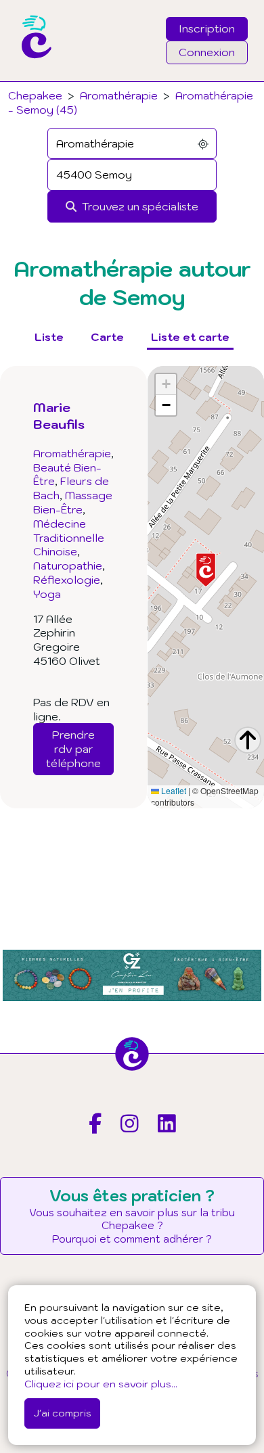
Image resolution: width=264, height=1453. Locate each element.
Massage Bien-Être (72, 502)
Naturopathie (67, 565)
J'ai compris (62, 1412)
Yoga (47, 594)
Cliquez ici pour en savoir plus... (100, 1383)
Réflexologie (66, 579)
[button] (206, 570)
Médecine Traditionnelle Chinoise (68, 538)
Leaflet (172, 790)
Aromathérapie (119, 95)
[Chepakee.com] (31, 77)
